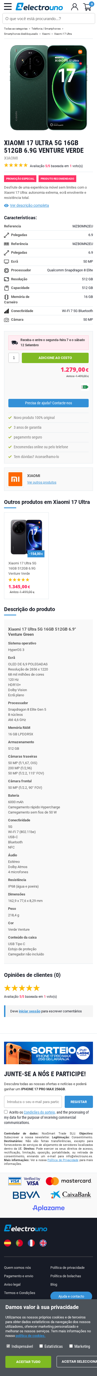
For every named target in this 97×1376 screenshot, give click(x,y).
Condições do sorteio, (40, 1112)
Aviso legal (12, 1284)
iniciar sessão (29, 1011)
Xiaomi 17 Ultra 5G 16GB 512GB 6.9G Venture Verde (22, 568)
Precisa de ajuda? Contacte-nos (48, 403)
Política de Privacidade (62, 1160)
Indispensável (22, 1346)
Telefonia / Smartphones (46, 28)
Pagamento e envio (18, 1276)
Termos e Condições (19, 1293)
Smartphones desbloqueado (21, 33)
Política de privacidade (67, 1268)
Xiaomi (46, 33)
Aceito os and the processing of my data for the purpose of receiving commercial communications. (46, 1117)
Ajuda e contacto (71, 1296)
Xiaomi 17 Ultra (63, 33)
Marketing (82, 1346)
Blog (53, 1284)
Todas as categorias (15, 28)
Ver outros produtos (41, 482)
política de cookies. (31, 1336)
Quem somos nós (17, 1268)
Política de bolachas (65, 1276)
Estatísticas (53, 1346)
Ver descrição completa (29, 205)
